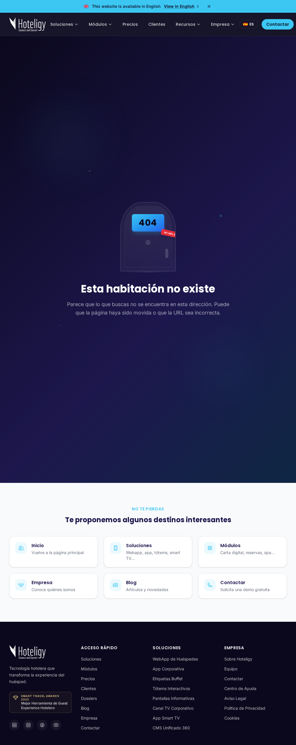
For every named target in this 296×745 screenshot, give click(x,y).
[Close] (209, 6)
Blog (85, 708)
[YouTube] (56, 725)
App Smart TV (166, 717)
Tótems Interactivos (171, 688)
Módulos (98, 24)
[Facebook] (42, 725)
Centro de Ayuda (240, 688)
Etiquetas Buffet (168, 678)
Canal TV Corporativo (173, 708)
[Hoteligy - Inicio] (27, 24)
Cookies (231, 717)
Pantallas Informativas (173, 698)
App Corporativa (168, 668)
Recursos (185, 24)
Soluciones (61, 24)
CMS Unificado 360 (171, 727)
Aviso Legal (235, 698)
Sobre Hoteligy (238, 658)
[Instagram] (28, 725)
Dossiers (89, 698)
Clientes (156, 24)
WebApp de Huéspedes (175, 658)
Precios (130, 24)
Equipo (230, 668)
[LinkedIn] (14, 725)
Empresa (220, 24)
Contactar (277, 24)
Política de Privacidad (244, 708)
